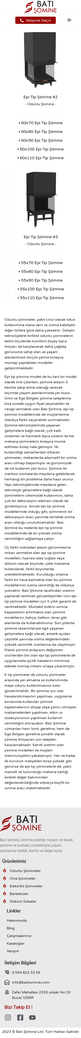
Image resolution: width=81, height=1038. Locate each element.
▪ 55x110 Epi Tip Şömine (41, 297)
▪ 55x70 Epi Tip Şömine (41, 262)
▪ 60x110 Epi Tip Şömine (40, 157)
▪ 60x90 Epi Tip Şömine (41, 140)
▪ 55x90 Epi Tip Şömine (41, 280)
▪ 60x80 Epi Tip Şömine (41, 131)
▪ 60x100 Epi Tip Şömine (40, 149)
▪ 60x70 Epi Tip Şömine (41, 122)
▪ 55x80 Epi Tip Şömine (41, 271)
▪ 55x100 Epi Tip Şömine (41, 289)
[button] (70, 20)
